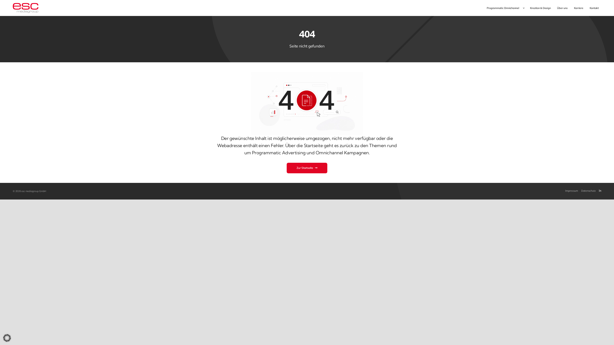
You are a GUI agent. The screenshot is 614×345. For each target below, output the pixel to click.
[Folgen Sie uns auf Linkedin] (600, 190)
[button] (7, 338)
